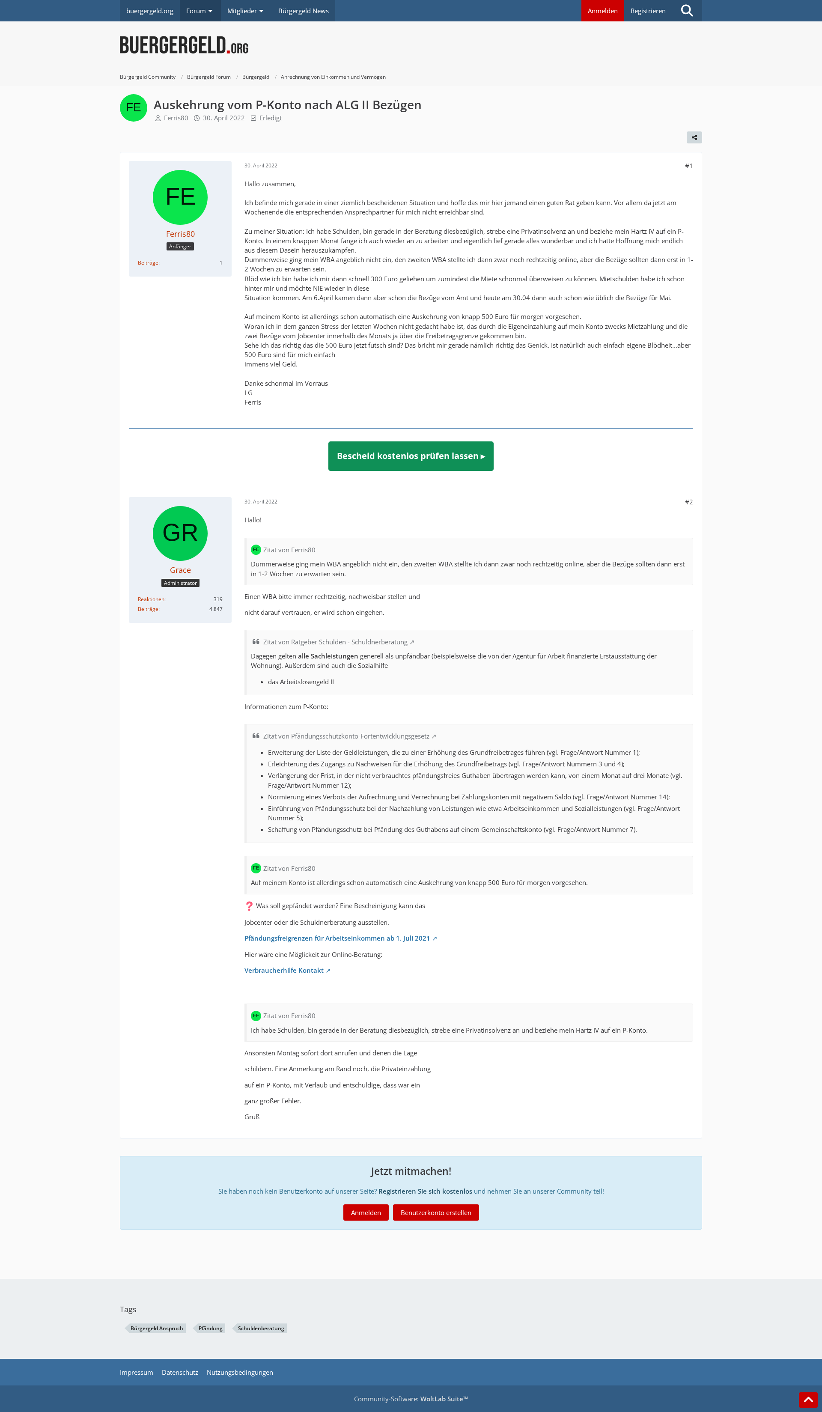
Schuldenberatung (261, 1328)
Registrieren (648, 10)
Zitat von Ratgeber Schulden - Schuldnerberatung (335, 641)
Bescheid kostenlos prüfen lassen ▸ (411, 456)
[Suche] (687, 10)
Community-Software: (411, 1398)
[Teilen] (694, 137)
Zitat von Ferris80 (289, 549)
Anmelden (603, 10)
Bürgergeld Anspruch (157, 1328)
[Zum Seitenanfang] (808, 1400)
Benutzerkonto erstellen (436, 1212)
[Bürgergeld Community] (411, 45)
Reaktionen (151, 599)
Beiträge (148, 262)
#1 (689, 165)
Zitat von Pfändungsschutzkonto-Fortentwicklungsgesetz (346, 736)
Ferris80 (176, 117)
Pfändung (211, 1328)
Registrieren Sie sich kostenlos (425, 1191)
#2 (689, 501)
